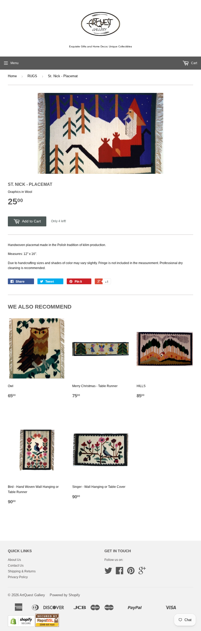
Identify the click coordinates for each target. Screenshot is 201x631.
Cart (193, 63)
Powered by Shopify (65, 595)
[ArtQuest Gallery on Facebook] (120, 572)
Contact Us (16, 565)
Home (12, 76)
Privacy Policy (18, 577)
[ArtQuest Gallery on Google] (142, 572)
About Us (14, 560)
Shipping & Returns (22, 571)
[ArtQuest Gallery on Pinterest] (131, 572)
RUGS (32, 76)
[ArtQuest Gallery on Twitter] (108, 572)
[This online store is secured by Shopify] (21, 626)
